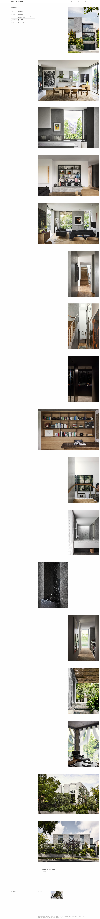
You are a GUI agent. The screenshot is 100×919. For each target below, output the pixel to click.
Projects (65, 1)
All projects (13, 891)
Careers (79, 1)
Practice (72, 1)
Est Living (44, 871)
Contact (87, 1)
